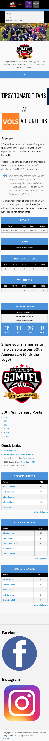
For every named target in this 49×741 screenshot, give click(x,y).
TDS (5, 264)
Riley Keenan (8, 533)
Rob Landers (8, 589)
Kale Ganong (8, 538)
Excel (32, 458)
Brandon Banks (9, 548)
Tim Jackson (8, 507)
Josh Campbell (9, 491)
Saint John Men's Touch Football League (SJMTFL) (21, 62)
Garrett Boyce (9, 553)
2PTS (24, 264)
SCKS (33, 264)
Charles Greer (9, 584)
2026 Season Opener (24, 312)
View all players (41, 512)
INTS (43, 264)
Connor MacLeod (10, 543)
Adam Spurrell (9, 496)
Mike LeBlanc (8, 502)
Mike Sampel (8, 579)
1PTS (14, 264)
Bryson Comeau (9, 486)
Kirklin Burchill (9, 600)
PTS (41, 481)
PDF (26, 458)
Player (5, 481)
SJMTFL (6, 738)
